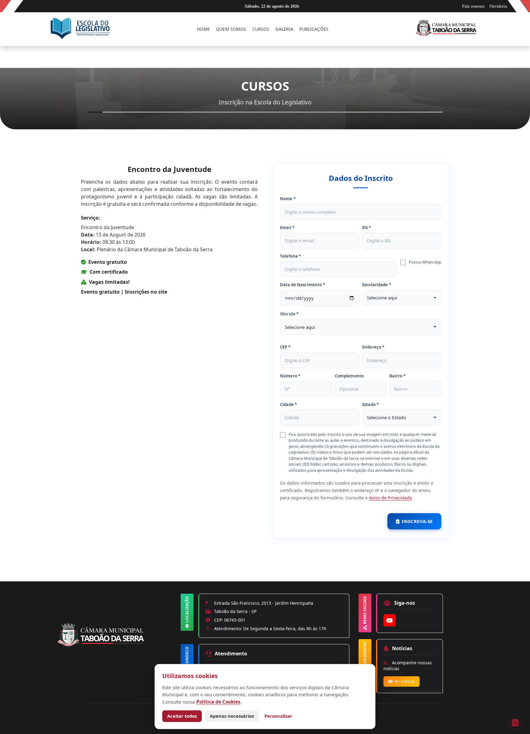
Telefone (290, 256)
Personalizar (278, 716)
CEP (285, 347)
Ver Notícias (404, 681)
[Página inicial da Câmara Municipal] (118, 645)
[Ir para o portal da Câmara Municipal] (447, 29)
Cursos (261, 29)
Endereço (373, 347)
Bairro (397, 376)
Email (287, 227)
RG (366, 227)
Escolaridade (376, 284)
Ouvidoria (498, 6)
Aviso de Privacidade (390, 498)
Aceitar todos (182, 716)
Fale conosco (473, 6)
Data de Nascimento (302, 284)
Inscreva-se (417, 521)
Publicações (313, 29)
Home (203, 29)
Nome (288, 198)
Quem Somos (231, 29)
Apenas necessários (232, 716)
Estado (370, 404)
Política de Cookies (218, 702)
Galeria (284, 29)
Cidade (288, 404)
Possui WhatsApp (425, 262)
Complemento (349, 376)
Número (290, 376)
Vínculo (289, 314)
